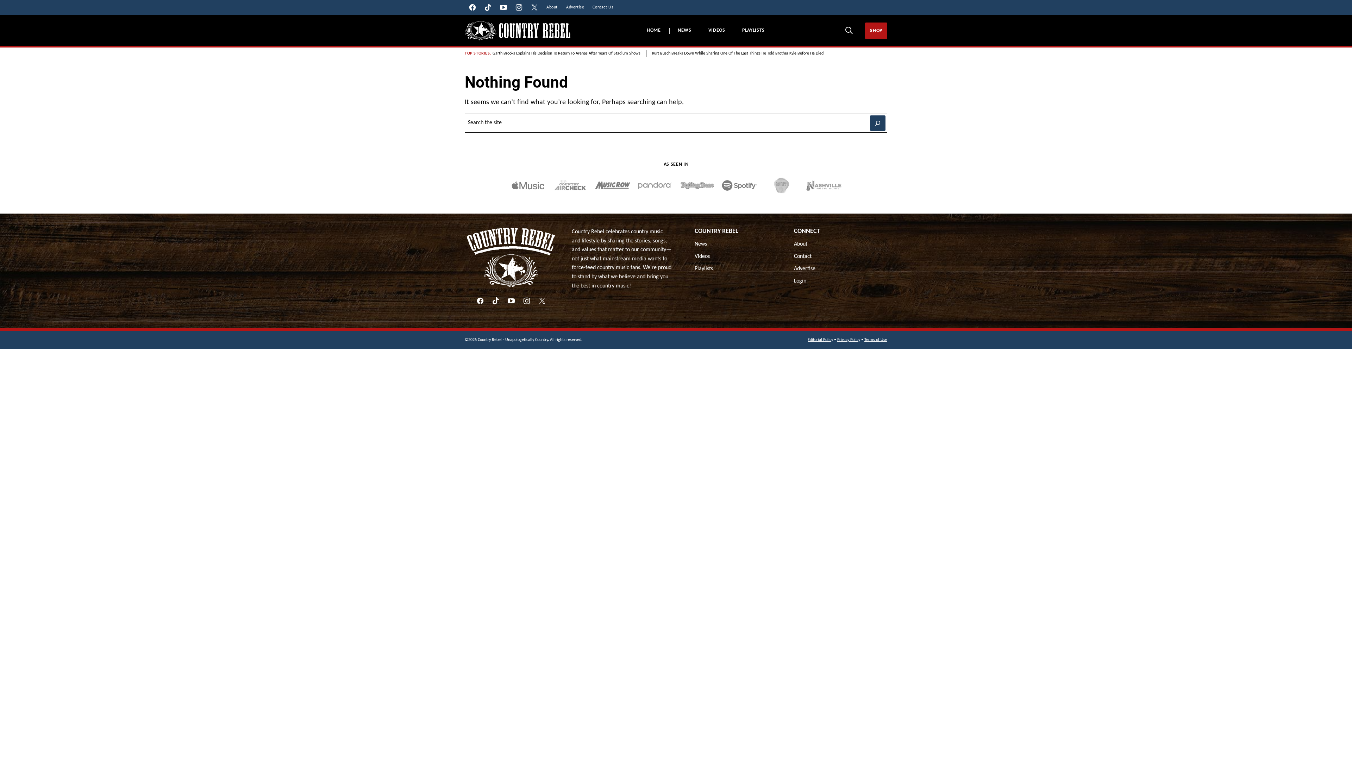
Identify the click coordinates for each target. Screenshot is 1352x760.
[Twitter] (542, 301)
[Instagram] (526, 301)
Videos (716, 30)
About (800, 244)
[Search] (849, 30)
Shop (876, 30)
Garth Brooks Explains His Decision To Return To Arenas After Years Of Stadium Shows (566, 53)
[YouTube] (511, 301)
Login (800, 281)
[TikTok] (495, 301)
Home (654, 30)
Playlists (753, 30)
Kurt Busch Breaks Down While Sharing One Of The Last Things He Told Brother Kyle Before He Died (738, 53)
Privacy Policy (848, 340)
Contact (803, 256)
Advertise (804, 269)
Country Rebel (716, 231)
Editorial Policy (820, 340)
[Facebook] (480, 301)
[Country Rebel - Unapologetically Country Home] (517, 30)
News (684, 30)
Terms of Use (875, 340)
